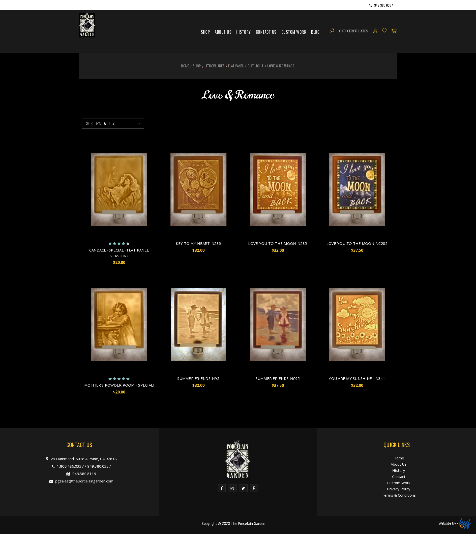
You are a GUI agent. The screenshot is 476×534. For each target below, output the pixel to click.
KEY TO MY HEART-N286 (198, 243)
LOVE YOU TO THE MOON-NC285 (357, 243)
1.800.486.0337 (70, 466)
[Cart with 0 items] (394, 30)
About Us (223, 32)
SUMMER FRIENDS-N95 (198, 378)
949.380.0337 (99, 466)
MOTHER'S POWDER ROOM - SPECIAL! (119, 385)
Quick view (114, 182)
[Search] (331, 30)
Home (398, 457)
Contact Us (266, 32)
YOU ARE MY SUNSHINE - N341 (357, 378)
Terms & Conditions (399, 495)
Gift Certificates (353, 31)
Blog (315, 32)
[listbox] (123, 123)
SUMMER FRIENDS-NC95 (278, 378)
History (243, 32)
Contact (398, 476)
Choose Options (119, 197)
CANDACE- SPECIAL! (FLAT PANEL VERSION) (119, 253)
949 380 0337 (383, 5)
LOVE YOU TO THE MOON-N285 (277, 243)
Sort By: (93, 123)
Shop (205, 32)
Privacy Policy (398, 488)
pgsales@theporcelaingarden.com (84, 480)
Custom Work (293, 32)
